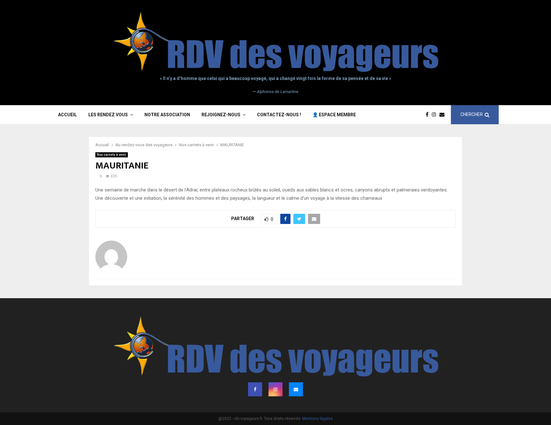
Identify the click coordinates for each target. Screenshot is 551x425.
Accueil (67, 114)
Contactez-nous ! (279, 114)
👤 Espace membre (334, 114)
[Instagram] (435, 115)
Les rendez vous (108, 114)
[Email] (443, 115)
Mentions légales (317, 418)
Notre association (167, 114)
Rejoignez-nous (221, 114)
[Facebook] (429, 115)
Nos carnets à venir (111, 154)
